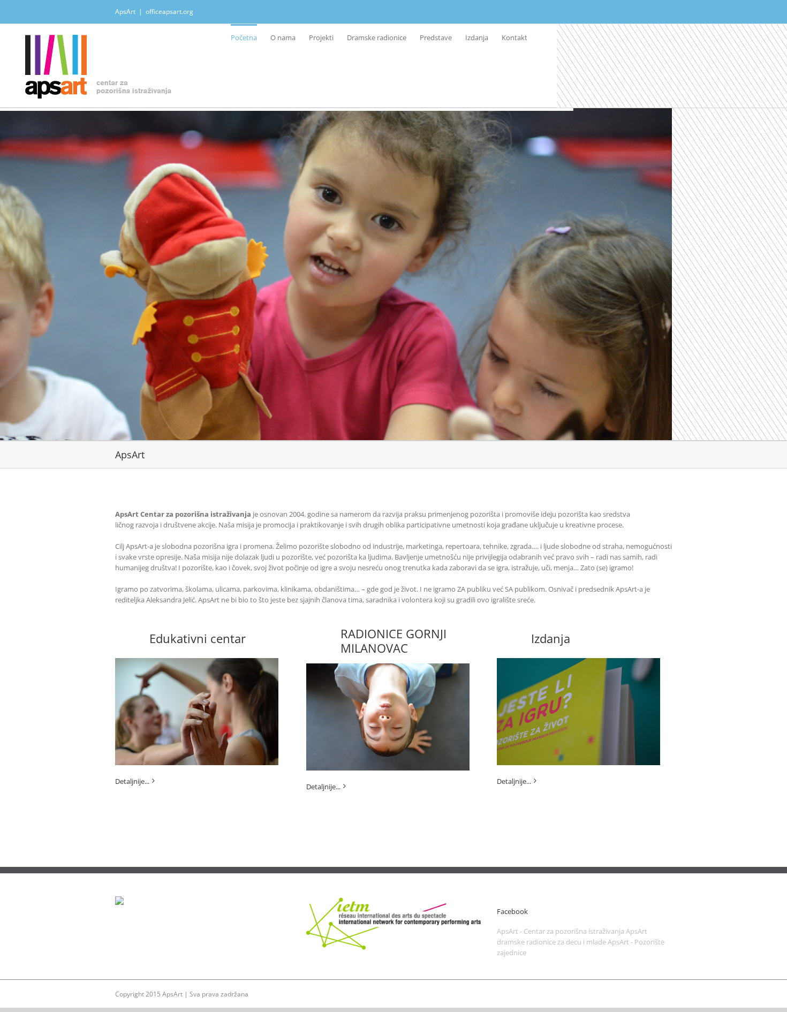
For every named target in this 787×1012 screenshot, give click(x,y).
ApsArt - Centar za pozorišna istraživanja (560, 931)
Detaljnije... (132, 781)
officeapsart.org (169, 11)
